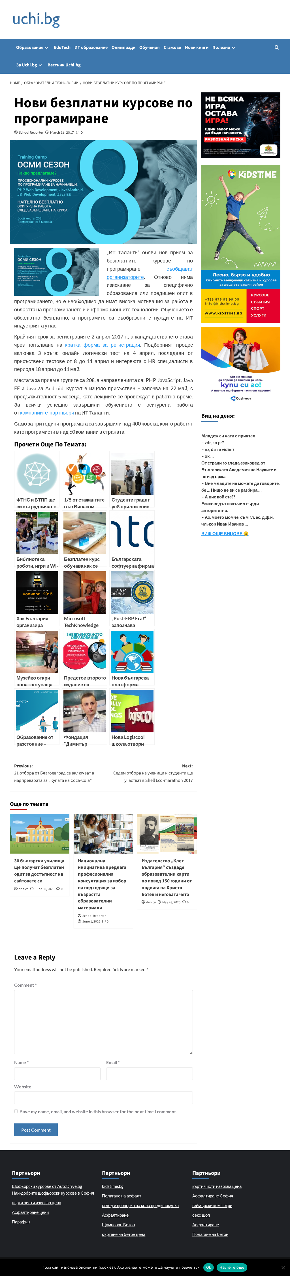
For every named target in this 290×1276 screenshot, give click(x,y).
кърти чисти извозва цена (36, 1202)
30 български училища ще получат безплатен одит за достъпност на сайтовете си (39, 871)
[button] (276, 47)
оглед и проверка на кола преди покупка (140, 1205)
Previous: (54, 773)
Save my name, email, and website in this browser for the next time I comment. (98, 1111)
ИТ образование (91, 47)
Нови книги (196, 47)
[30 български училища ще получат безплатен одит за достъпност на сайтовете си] (39, 833)
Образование (29, 47)
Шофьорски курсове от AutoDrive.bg (47, 1186)
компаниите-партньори (47, 412)
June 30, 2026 (44, 889)
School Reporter (31, 132)
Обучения (149, 47)
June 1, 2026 (91, 921)
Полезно (221, 47)
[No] (283, 1267)
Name (21, 1062)
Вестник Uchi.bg (64, 65)
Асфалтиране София (212, 1195)
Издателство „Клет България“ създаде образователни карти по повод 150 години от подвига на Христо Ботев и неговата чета (167, 878)
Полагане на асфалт (121, 1195)
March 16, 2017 (62, 132)
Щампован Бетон (118, 1224)
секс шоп (201, 1215)
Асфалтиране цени (30, 1212)
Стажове (172, 47)
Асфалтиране (115, 1215)
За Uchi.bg (26, 65)
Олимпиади (123, 47)
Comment (25, 985)
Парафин (21, 1221)
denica (23, 889)
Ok (208, 1267)
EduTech (62, 47)
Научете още (231, 1267)
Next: (153, 773)
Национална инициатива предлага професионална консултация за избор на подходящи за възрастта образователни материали (102, 885)
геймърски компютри (212, 1205)
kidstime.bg (112, 1186)
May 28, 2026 (171, 902)
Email (113, 1062)
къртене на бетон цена (123, 1234)
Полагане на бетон (210, 1234)
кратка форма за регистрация (102, 345)
